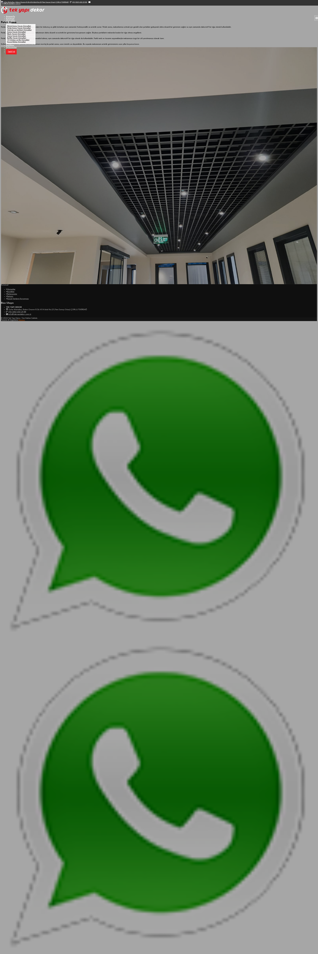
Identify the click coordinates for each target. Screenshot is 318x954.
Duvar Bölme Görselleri (16, 42)
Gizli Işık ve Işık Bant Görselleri (19, 30)
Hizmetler (10, 21)
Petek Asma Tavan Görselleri (19, 28)
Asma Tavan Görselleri (16, 32)
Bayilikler (10, 45)
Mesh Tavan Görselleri (16, 34)
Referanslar (11, 47)
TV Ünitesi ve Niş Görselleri (18, 40)
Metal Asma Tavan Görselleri (19, 26)
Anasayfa (10, 17)
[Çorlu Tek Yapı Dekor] (22, 13)
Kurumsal (10, 19)
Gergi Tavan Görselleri (16, 36)
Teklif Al (11, 52)
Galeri (9, 23)
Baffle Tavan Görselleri (16, 38)
